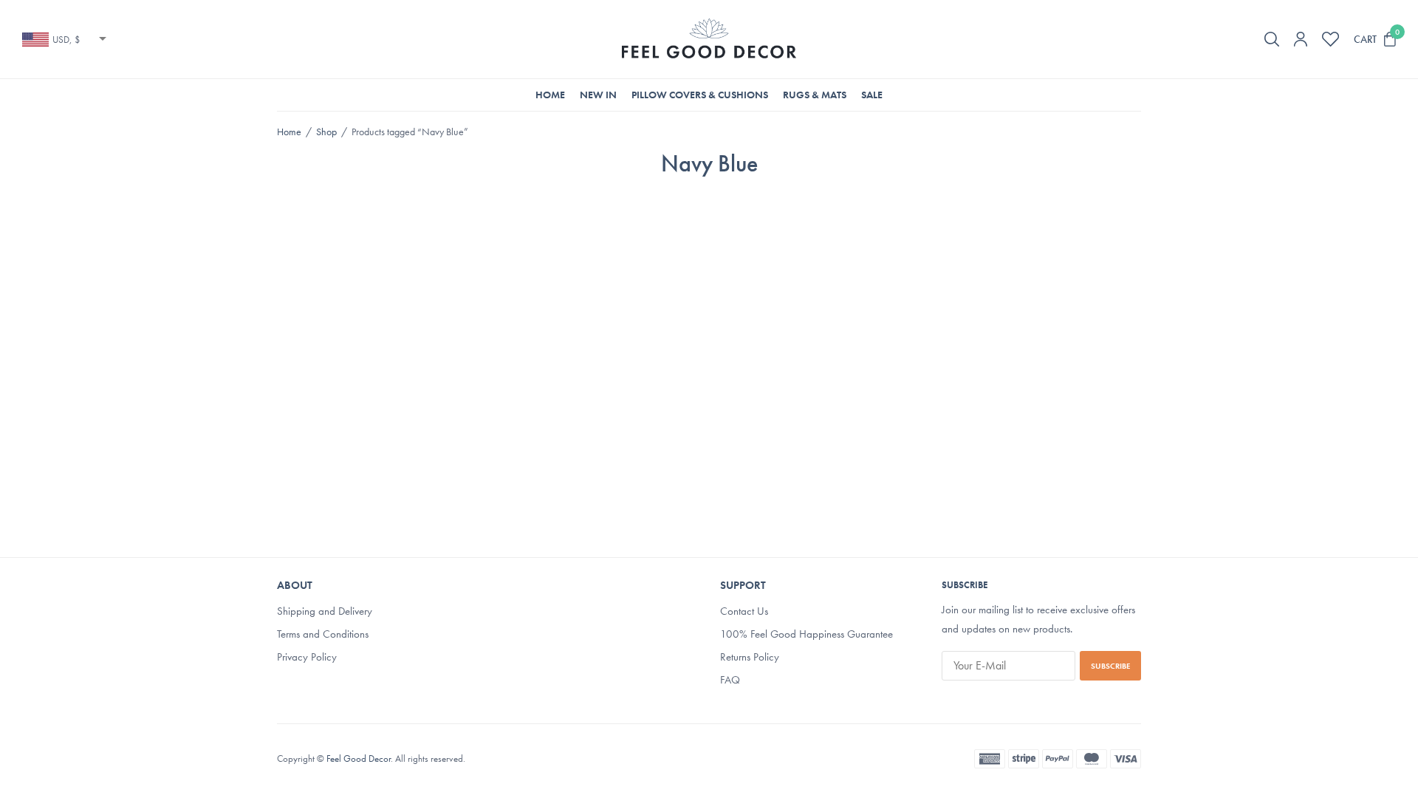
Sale (872, 94)
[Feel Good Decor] (709, 39)
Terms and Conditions (323, 634)
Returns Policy (749, 656)
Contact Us (744, 611)
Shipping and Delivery (324, 611)
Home (550, 94)
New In (598, 94)
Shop (326, 131)
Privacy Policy (307, 656)
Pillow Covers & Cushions (699, 94)
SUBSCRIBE (1110, 666)
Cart (1365, 39)
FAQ (730, 679)
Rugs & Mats (814, 94)
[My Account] (1300, 39)
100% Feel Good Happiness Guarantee (806, 634)
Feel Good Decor (358, 758)
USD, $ (66, 39)
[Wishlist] (1330, 39)
